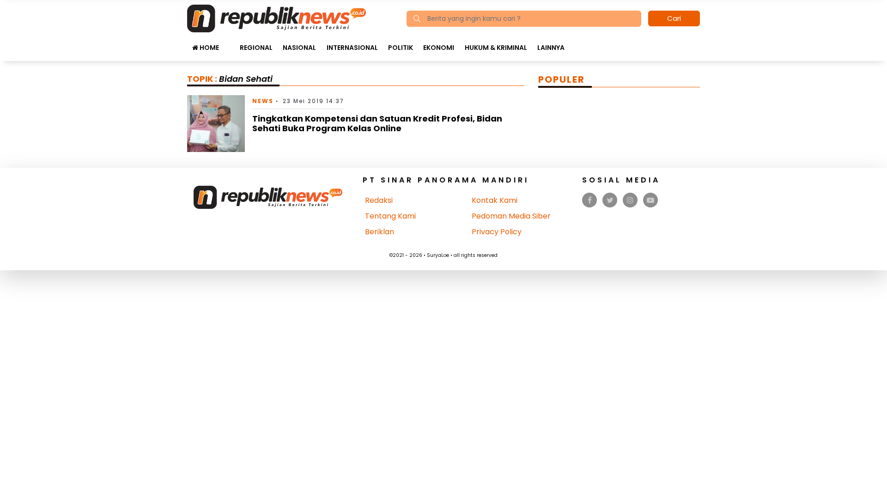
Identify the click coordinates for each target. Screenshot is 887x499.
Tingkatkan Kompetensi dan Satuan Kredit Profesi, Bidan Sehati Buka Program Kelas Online (377, 123)
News (262, 101)
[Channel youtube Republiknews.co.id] (650, 200)
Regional (256, 47)
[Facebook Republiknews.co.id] (590, 200)
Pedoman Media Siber (511, 216)
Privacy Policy (497, 231)
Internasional (352, 47)
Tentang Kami (390, 216)
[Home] (276, 17)
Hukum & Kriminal (496, 47)
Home (208, 47)
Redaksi (379, 200)
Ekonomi (438, 47)
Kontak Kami (494, 200)
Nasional (299, 47)
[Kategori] (229, 43)
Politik (400, 47)
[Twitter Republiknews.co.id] (610, 200)
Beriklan (379, 231)
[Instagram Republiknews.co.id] (630, 200)
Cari (674, 18)
